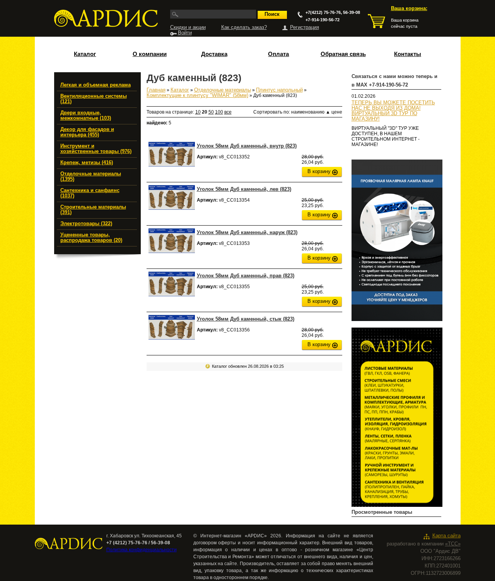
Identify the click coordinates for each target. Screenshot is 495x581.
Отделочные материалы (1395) (90, 176)
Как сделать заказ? (244, 27)
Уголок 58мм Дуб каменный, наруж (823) (247, 232)
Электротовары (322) (86, 223)
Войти (185, 33)
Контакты (407, 54)
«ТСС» (453, 544)
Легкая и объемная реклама (95, 85)
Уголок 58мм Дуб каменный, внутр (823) (247, 146)
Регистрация (304, 27)
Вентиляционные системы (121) (93, 98)
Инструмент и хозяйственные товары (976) (95, 148)
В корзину (319, 171)
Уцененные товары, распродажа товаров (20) (91, 237)
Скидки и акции (188, 27)
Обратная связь (343, 54)
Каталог (85, 54)
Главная (156, 90)
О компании (150, 54)
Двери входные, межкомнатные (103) (85, 115)
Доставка (214, 54)
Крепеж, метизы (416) (86, 162)
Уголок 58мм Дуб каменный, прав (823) (245, 276)
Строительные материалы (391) (93, 209)
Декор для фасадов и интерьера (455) (87, 132)
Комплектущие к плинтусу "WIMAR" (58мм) (197, 95)
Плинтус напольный (279, 90)
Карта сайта (446, 536)
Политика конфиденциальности (141, 549)
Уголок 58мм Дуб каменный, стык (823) (245, 319)
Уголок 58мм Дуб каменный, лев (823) (244, 189)
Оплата (278, 54)
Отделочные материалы (222, 90)
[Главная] (106, 18)
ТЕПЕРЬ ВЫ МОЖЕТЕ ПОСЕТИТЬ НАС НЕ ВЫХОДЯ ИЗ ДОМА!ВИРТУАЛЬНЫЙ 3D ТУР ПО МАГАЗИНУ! (393, 111)
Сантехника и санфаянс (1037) (89, 193)
